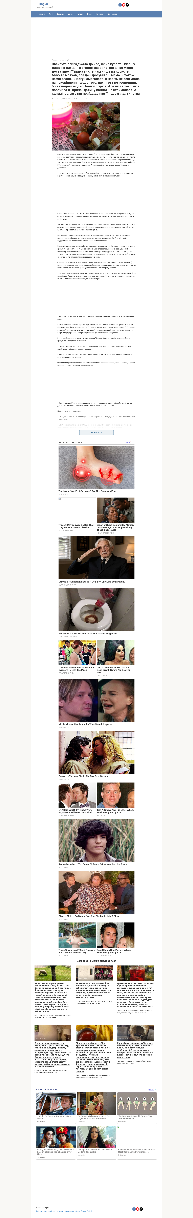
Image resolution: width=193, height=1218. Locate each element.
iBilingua (42, 4)
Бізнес (70, 14)
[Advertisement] (96, 36)
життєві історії (86, 99)
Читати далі (96, 432)
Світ (51, 14)
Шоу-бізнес (112, 14)
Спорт (80, 14)
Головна (41, 14)
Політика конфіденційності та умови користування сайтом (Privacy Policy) (64, 1211)
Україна (60, 14)
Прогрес (99, 14)
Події (89, 14)
